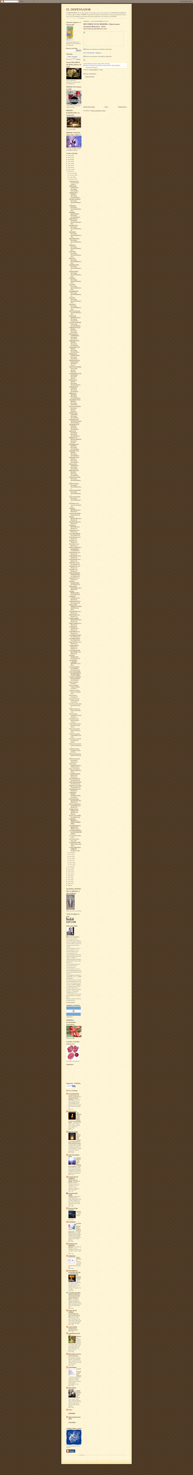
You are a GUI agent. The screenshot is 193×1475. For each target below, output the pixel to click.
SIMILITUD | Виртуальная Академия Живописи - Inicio (75, 260)
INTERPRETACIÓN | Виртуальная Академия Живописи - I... (75, 267)
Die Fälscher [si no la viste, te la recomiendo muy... (75, 504)
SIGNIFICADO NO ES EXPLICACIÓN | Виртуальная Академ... (74, 362)
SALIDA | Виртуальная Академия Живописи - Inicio (75, 312)
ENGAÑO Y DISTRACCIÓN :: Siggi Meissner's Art (74, 656)
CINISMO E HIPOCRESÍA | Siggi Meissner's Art (74, 509)
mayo (70, 858)
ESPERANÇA (78, 1337)
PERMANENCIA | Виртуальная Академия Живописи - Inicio (75, 221)
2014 (69, 874)
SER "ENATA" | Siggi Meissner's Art (74, 544)
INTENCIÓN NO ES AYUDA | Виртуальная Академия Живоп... (75, 421)
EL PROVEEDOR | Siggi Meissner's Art (75, 559)
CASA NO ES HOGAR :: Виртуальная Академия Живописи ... (75, 499)
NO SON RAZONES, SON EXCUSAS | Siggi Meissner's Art (75, 800)
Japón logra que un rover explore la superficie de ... (75, 745)
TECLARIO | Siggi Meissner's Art (73, 570)
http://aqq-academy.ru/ (92, 67)
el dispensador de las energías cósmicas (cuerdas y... (74, 182)
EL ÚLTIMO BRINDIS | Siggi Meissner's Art (74, 534)
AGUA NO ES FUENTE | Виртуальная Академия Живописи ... (75, 492)
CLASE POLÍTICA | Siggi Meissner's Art (75, 642)
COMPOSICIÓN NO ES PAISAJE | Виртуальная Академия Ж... (74, 330)
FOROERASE (71, 1222)
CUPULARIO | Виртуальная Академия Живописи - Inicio (75, 254)
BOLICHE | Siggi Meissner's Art (73, 541)
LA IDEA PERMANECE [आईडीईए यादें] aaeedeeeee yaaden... (75, 849)
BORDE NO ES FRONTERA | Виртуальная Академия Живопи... (75, 395)
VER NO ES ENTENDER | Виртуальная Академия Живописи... (75, 369)
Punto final (70, 1246)
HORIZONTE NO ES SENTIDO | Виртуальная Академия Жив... (74, 343)
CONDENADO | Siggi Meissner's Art (74, 530)
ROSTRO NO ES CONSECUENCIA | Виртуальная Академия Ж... (74, 356)
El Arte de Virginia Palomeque (73, 1209)
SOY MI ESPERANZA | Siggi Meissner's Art (74, 779)
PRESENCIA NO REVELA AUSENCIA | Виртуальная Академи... (75, 440)
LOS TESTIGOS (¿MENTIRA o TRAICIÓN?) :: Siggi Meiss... (75, 662)
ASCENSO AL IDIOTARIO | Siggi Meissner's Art (74, 526)
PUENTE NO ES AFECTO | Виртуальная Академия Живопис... (75, 382)
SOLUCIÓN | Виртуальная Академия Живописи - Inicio (75, 287)
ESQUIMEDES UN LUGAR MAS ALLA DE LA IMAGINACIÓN (74, 1272)
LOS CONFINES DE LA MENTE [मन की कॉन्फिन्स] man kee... (75, 827)
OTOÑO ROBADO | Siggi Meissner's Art (75, 556)
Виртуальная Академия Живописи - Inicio (95, 28)
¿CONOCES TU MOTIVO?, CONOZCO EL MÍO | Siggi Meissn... (75, 795)
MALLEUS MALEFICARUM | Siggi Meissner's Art (74, 582)
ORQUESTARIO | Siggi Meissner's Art (74, 615)
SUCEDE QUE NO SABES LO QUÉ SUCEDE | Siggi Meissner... (74, 811)
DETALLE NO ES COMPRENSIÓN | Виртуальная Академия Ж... (74, 336)
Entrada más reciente (89, 107)
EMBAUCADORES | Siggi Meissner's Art (75, 623)
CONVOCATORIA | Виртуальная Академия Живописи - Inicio (75, 274)
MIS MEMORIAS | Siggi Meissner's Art (75, 789)
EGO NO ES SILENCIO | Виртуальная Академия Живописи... (75, 408)
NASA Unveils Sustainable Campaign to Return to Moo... (75, 765)
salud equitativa (73, 936)
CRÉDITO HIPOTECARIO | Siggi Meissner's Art (75, 518)
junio (70, 856)
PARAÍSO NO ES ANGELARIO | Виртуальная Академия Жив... (74, 415)
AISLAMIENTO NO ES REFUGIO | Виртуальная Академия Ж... (74, 402)
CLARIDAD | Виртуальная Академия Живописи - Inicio (75, 280)
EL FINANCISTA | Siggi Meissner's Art (75, 537)
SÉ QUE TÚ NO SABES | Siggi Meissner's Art (75, 816)
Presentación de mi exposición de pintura (73, 1329)
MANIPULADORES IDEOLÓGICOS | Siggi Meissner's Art (75, 619)
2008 (69, 885)
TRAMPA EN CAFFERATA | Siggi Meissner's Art (74, 597)
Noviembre (71, 1196)
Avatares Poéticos (72, 1327)
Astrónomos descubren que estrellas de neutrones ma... (74, 760)
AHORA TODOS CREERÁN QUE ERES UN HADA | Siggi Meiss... (75, 607)
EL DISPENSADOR (78, 9)
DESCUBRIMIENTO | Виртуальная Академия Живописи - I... (75, 241)
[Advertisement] (98, 91)
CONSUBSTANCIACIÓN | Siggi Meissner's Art (75, 782)
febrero (71, 864)
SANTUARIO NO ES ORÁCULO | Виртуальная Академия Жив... (74, 459)
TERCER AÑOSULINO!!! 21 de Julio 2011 (78, 1393)
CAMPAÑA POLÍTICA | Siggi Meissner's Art (75, 602)
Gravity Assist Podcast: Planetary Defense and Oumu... (75, 770)
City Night (78, 1211)
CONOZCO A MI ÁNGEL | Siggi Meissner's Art (75, 786)
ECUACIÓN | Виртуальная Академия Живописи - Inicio (75, 300)
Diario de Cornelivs (73, 1132)
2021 (69, 165)
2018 (69, 171)
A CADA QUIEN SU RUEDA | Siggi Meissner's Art (74, 646)
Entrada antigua (122, 107)
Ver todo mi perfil (70, 1002)
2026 (69, 155)
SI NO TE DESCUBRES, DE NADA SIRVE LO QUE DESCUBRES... (75, 673)
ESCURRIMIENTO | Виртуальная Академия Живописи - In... (75, 293)
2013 (69, 875)
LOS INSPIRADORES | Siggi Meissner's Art (74, 639)
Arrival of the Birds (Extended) (73, 682)
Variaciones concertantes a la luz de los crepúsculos (78, 1372)
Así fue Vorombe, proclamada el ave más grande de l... (75, 715)
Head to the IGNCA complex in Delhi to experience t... (74, 686)
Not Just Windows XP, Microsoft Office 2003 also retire (74, 1315)
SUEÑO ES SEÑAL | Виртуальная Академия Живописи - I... (75, 486)
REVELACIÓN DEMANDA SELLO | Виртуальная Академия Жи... (75, 318)
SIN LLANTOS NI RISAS (78, 1277)
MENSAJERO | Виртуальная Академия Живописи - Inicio (75, 234)
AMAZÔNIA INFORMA (74, 1293)
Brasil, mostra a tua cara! (74, 1354)
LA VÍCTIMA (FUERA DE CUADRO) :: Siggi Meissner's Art (75, 651)
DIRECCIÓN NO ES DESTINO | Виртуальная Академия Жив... (74, 473)
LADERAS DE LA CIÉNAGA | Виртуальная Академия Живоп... (74, 195)
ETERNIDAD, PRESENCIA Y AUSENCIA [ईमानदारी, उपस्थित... (75, 821)
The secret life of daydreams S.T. (73, 696)
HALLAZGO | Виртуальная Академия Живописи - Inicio (75, 306)
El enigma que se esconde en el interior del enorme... (75, 740)
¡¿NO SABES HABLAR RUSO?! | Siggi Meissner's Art (74, 775)
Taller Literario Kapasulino (72, 1388)
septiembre (72, 179)
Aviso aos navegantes (73, 1355)
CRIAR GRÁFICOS (78, 1259)
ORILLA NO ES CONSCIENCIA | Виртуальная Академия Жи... (74, 466)
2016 (69, 870)
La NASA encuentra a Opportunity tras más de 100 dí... (74, 750)
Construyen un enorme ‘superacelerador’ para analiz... (75, 735)
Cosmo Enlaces (72, 1422)
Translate (78, 59)
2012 (69, 877)
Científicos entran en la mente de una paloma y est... (75, 710)
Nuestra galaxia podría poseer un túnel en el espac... (74, 730)
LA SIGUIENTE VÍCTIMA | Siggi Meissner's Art (74, 628)
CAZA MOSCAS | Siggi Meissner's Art (74, 553)
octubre (71, 177)
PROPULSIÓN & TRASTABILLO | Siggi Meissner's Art (75, 587)
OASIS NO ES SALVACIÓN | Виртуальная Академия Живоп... (74, 433)
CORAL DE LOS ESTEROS (72, 1311)
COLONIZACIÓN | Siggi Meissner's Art (75, 522)
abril (70, 860)
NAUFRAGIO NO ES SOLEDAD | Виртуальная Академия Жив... (74, 427)
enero (70, 866)
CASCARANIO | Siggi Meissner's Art (74, 578)
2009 (69, 883)
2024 (69, 159)
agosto (71, 852)
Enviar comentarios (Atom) (98, 110)
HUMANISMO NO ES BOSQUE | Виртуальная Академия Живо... (74, 349)
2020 (69, 167)
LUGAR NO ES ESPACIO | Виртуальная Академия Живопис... (75, 324)
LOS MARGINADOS (73, 1094)
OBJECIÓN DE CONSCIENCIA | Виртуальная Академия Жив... (74, 188)
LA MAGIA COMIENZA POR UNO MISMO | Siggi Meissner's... (75, 678)
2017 (69, 868)
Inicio (106, 107)
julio (70, 854)
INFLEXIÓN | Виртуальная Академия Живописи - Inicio (75, 247)
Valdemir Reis (71, 1256)
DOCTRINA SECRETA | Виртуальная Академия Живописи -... (75, 201)
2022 (69, 163)
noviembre (72, 175)
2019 (69, 169)
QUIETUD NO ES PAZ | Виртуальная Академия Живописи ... (75, 479)
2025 (69, 157)
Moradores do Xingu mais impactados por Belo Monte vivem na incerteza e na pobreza (74, 1296)
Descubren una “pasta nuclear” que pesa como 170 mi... (74, 700)
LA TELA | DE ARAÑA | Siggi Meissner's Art (75, 514)
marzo (71, 862)
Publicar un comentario (89, 76)
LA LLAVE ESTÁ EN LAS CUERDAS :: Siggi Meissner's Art (74, 668)
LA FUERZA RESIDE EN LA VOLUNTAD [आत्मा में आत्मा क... (75, 832)
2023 (69, 161)
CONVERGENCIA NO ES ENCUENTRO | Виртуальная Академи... (75, 376)
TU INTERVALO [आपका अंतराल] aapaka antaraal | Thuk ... (75, 844)
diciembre (71, 173)
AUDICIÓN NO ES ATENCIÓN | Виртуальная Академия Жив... (74, 389)
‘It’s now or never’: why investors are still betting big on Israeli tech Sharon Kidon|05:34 (74, 1097)
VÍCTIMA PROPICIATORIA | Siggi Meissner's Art (74, 592)
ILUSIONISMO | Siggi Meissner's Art (74, 632)
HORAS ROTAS (72, 1111)
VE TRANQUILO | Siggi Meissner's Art (75, 612)
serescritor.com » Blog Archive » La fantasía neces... (75, 691)
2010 (69, 881)
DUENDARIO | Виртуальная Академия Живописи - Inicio (75, 208)
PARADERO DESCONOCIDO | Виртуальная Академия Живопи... (75, 214)
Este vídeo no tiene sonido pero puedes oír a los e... (75, 705)
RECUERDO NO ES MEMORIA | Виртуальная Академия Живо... (74, 446)
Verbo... (70, 1409)
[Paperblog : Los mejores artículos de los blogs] (71, 1087)
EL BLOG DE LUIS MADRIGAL (73, 1177)
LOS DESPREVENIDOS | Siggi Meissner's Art (75, 635)
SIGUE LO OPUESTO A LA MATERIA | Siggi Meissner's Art (75, 805)
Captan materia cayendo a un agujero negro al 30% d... (75, 725)
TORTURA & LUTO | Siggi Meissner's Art (74, 563)
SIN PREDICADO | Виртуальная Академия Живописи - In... (75, 228)
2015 (69, 872)
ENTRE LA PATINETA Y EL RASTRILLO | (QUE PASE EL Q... (75, 548)
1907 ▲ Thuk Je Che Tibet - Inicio (74, 839)
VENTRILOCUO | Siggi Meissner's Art (74, 566)
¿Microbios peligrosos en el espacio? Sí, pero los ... (75, 755)
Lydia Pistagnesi (72, 1367)
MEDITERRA (71, 1413)
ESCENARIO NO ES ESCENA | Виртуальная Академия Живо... (74, 453)
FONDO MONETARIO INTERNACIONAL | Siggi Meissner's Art (74, 574)
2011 (69, 879)
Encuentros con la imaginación (72, 1244)
